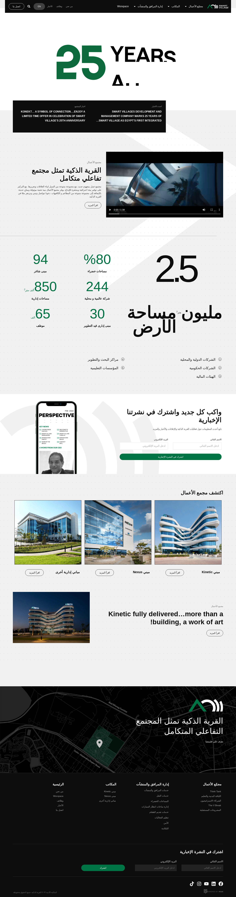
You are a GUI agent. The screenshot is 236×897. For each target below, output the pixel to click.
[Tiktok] (192, 883)
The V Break (214, 805)
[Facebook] (221, 883)
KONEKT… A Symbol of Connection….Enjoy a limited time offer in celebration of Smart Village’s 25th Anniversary (53, 116)
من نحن (69, 6)
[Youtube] (206, 883)
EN (39, 6)
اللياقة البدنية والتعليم (211, 796)
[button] (28, 6)
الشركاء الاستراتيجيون (211, 800)
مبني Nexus (110, 796)
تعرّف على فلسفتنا (214, 741)
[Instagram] (199, 883)
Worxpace (123, 6)
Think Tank (215, 791)
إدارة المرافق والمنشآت (150, 6)
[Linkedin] (213, 883)
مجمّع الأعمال (196, 6)
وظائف (59, 6)
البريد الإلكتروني (161, 439)
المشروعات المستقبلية (210, 810)
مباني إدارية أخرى (107, 800)
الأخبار (49, 6)
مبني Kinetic (110, 791)
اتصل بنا (59, 810)
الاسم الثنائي (216, 439)
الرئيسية (58, 784)
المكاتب (175, 6)
